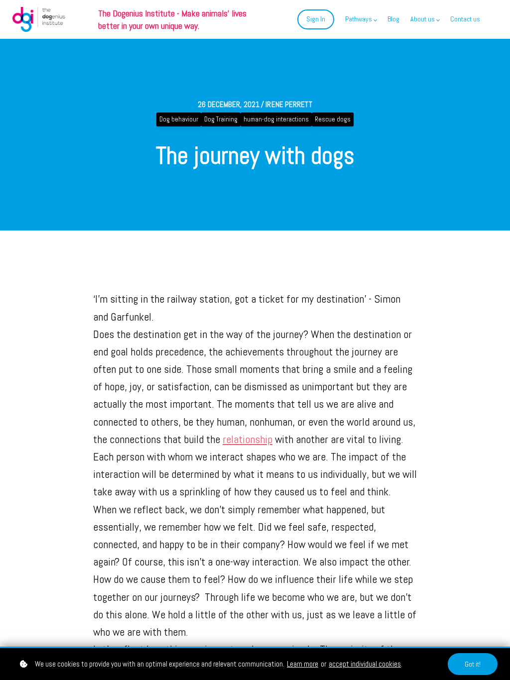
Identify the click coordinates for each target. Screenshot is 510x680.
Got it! (473, 664)
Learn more (302, 664)
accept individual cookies (365, 664)
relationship (247, 439)
